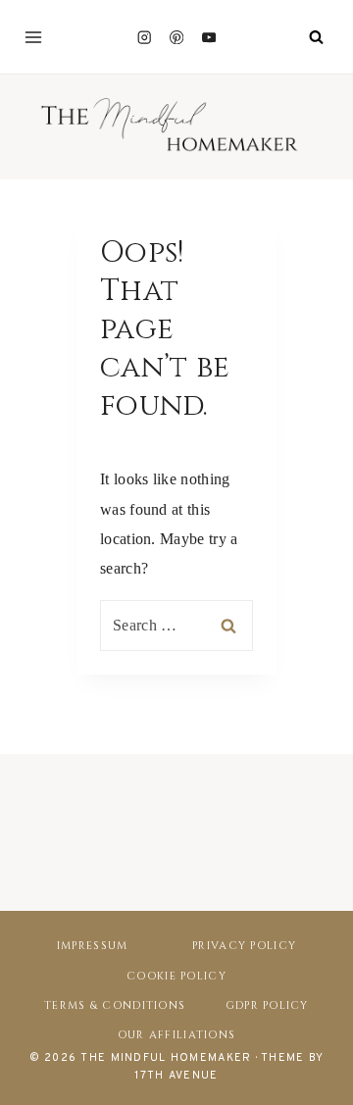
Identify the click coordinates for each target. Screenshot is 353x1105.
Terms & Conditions (114, 1005)
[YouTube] (209, 37)
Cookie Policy (176, 976)
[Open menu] (33, 37)
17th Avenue (176, 1075)
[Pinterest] (177, 37)
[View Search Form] (315, 37)
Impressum (92, 945)
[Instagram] (143, 37)
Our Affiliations (176, 1035)
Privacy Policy (244, 945)
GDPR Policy (267, 1005)
